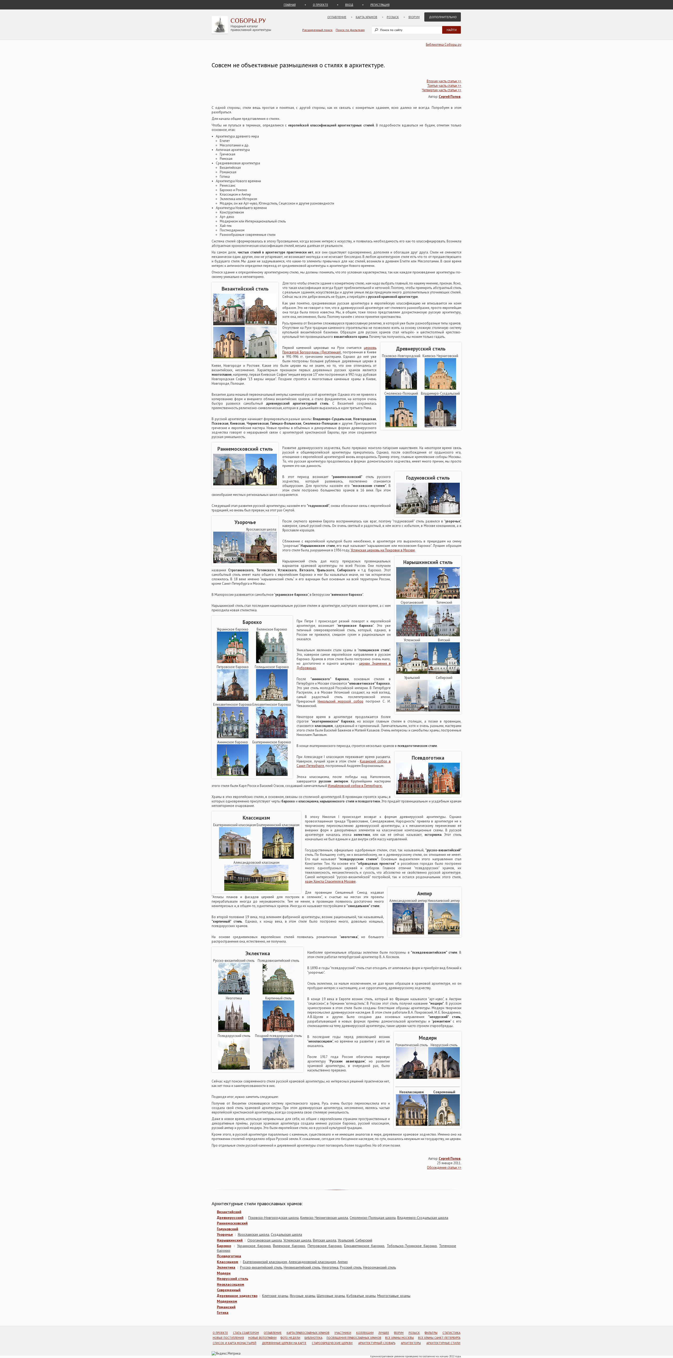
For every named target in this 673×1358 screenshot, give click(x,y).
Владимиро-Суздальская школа (422, 1217)
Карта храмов (366, 17)
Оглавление (336, 17)
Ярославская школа (253, 1234)
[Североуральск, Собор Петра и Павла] (412, 710)
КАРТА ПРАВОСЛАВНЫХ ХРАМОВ (308, 1333)
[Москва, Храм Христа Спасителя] (234, 993)
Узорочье (225, 1234)
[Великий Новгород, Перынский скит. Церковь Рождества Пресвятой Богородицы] (401, 388)
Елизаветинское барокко (364, 1245)
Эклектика (226, 1267)
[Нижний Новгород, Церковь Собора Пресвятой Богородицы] (412, 635)
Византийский (229, 1211)
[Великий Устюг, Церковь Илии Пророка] (412, 672)
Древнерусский (230, 1217)
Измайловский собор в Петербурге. (355, 786)
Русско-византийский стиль (261, 1267)
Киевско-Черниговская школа (324, 1217)
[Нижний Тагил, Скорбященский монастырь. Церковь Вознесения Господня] (278, 1031)
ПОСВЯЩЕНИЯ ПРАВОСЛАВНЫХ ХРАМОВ (354, 1338)
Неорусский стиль (232, 1278)
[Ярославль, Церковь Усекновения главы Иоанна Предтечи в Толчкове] (261, 562)
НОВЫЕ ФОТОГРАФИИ (262, 1338)
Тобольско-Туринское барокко (412, 1245)
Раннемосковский (232, 1223)
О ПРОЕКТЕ (320, 5)
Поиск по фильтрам (350, 30)
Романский (226, 1307)
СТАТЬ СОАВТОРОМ (246, 1333)
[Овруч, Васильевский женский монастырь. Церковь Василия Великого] (261, 324)
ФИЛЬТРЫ (431, 1333)
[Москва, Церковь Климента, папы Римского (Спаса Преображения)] (272, 737)
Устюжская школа (297, 1240)
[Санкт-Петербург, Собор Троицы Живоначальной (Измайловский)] (408, 933)
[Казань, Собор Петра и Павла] (444, 597)
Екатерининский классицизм (265, 1261)
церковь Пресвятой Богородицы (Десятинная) (329, 349)
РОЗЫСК (414, 1333)
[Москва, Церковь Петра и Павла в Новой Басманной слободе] (232, 699)
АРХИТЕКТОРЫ (411, 1343)
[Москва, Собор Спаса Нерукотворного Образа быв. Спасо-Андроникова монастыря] (261, 484)
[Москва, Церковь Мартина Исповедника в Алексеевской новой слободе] (278, 857)
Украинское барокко (254, 1245)
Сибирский (363, 1240)
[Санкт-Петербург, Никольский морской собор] (232, 737)
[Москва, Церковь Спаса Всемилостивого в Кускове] (232, 774)
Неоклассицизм (230, 1284)
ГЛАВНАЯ (290, 5)
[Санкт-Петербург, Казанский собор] (256, 889)
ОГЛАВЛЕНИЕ (273, 1333)
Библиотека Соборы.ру (443, 44)
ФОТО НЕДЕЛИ (290, 1338)
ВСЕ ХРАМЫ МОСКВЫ (399, 1338)
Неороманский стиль (379, 1267)
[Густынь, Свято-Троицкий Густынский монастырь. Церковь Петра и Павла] (232, 662)
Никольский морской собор (340, 701)
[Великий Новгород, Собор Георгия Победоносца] (261, 357)
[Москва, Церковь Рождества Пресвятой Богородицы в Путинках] (229, 562)
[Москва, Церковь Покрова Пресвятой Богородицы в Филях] (412, 597)
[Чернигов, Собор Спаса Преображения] (229, 324)
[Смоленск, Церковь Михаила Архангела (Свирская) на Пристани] (401, 426)
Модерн (224, 1273)
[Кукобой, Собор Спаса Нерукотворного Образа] (278, 1068)
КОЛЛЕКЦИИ (365, 1333)
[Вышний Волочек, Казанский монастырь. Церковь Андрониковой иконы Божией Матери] (234, 1068)
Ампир (343, 1261)
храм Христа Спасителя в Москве (330, 881)
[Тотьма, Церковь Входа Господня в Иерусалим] (444, 635)
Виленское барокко (289, 1245)
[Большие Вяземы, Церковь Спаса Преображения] (412, 513)
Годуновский (227, 1229)
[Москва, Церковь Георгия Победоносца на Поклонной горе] (444, 1124)
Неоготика (330, 1267)
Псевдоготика (229, 1256)
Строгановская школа (264, 1240)
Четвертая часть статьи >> (441, 90)
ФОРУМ (399, 1333)
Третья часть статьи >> (444, 85)
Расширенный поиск (317, 30)
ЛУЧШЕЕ (383, 1333)
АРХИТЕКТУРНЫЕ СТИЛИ (443, 1343)
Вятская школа (324, 1240)
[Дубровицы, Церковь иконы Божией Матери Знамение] (272, 699)
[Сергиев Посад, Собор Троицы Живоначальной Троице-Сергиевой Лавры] (229, 484)
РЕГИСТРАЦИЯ (380, 5)
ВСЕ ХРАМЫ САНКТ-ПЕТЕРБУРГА (439, 1338)
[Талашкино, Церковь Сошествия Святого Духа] (411, 1077)
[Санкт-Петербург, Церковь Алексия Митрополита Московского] (411, 1124)
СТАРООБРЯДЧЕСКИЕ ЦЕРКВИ (332, 1343)
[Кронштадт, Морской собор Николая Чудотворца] (278, 993)
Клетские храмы (275, 1295)
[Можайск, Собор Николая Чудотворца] (412, 793)
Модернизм (227, 1301)
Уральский (346, 1240)
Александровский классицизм (312, 1261)
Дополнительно (443, 17)
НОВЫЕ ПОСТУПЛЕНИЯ (228, 1338)
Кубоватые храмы (361, 1295)
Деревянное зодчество (237, 1295)
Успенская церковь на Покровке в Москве (383, 550)
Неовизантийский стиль (302, 1267)
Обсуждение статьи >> (444, 1167)
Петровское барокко (325, 1245)
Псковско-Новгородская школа (273, 1217)
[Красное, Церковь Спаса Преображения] (444, 793)
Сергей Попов (450, 96)
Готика (222, 1312)
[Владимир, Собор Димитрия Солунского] (440, 426)
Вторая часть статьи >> (444, 81)
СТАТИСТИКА (451, 1333)
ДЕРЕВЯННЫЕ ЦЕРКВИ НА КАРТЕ (284, 1343)
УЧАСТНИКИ (342, 1333)
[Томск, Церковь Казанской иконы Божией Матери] (444, 710)
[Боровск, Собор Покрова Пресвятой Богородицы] (444, 1077)
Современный (229, 1290)
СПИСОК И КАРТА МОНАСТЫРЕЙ (234, 1343)
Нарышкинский (230, 1240)
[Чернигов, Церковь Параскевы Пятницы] (440, 388)
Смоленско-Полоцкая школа (373, 1217)
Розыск (393, 17)
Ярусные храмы (302, 1295)
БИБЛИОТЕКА (313, 1338)
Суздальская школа (286, 1234)
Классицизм (227, 1261)
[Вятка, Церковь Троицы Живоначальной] (444, 672)
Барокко (224, 1245)
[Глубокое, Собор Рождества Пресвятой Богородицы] (272, 662)
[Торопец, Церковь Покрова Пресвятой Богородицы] (272, 774)
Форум (414, 17)
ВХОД (349, 5)
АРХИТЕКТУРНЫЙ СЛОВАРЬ (376, 1343)
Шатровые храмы (331, 1295)
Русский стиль (350, 1267)
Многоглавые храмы (393, 1295)
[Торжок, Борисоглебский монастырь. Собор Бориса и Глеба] (235, 857)
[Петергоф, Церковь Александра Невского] (234, 1031)
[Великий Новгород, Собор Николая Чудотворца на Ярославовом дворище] (229, 357)
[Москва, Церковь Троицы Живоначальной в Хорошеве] (444, 513)
